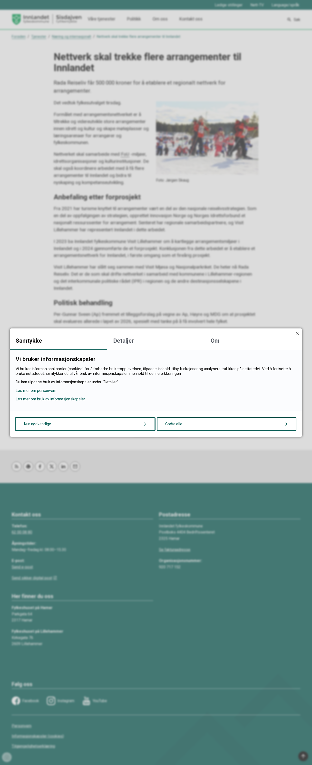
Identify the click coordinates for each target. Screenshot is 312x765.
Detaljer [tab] (123, 340)
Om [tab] (215, 340)
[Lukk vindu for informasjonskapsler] (297, 333)
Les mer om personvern (36, 390)
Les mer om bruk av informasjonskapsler (50, 399)
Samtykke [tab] (29, 340)
